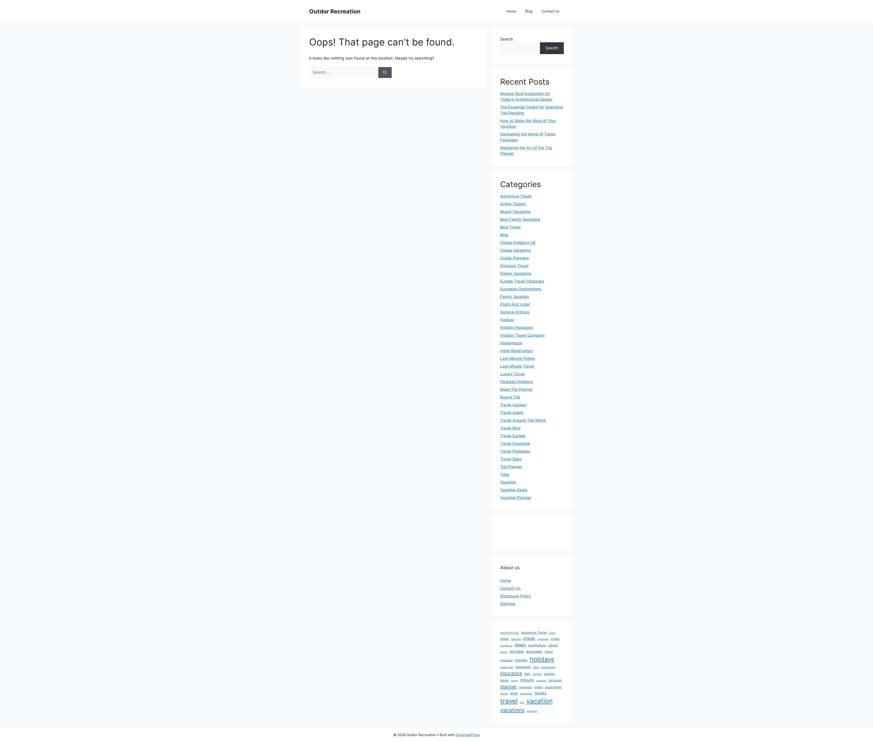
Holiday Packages (516, 327)
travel (509, 701)
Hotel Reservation (516, 350)
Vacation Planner (515, 497)
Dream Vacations (515, 273)
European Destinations (520, 289)
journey (549, 674)
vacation (539, 701)
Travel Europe (512, 436)
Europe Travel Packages (522, 281)
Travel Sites (511, 459)
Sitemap (507, 604)
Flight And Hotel (515, 304)
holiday (521, 660)
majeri (514, 680)
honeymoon (506, 667)
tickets (540, 693)
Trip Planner (511, 466)
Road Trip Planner (516, 389)
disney (553, 645)
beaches (516, 639)
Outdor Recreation (335, 11)
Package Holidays (516, 381)
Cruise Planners (514, 258)
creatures (542, 639)
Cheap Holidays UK (518, 242)
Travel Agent (511, 412)
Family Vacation (514, 296)
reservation (553, 687)
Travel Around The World (523, 420)
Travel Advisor (513, 405)
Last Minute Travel (517, 366)
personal (555, 680)
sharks (504, 693)
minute (527, 679)
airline (504, 639)
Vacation (508, 482)
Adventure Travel (516, 196)
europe (517, 651)
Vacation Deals (513, 490)
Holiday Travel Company (522, 335)
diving (503, 652)
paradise (541, 680)
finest (549, 652)
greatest (506, 660)
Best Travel (510, 227)
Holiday (507, 320)
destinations (537, 645)
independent (548, 667)
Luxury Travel (512, 374)
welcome (532, 711)
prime (538, 687)
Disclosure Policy (515, 596)
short (514, 693)
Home (511, 11)
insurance (511, 673)
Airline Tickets (513, 204)
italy (527, 674)
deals (520, 645)
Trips (504, 474)
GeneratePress (468, 735)
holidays (542, 659)
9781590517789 (509, 633)
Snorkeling (526, 693)
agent (552, 633)
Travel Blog (510, 428)
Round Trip (510, 397)
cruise (555, 639)
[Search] (385, 72)
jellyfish (537, 674)
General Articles (514, 312)
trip (522, 702)
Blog (528, 11)
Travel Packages (515, 451)
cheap (529, 638)
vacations (512, 710)
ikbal (536, 667)
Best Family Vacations (520, 219)
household (523, 667)
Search (506, 39)
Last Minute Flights (517, 358)
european (534, 651)
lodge (504, 680)
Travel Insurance (515, 443)
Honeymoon (511, 343)
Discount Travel (514, 265)
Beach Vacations (515, 211)
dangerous (506, 645)
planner (508, 686)
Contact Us (550, 11)
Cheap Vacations (515, 250)
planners (525, 687)
